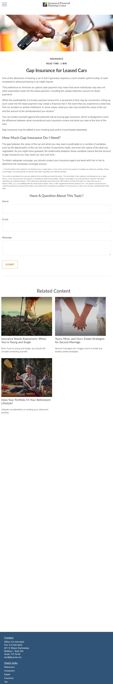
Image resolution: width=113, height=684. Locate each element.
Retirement (9, 666)
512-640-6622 (17, 641)
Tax (6, 681)
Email (5, 219)
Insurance (9, 678)
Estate (7, 674)
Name (5, 201)
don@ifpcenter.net (12, 657)
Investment (9, 670)
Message (7, 237)
